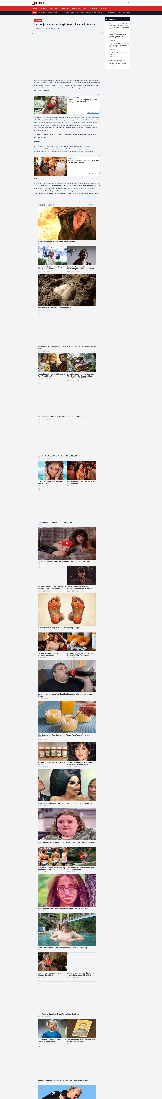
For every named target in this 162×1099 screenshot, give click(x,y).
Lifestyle (65, 8)
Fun (85, 8)
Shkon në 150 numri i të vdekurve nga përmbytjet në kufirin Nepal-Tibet (65, 12)
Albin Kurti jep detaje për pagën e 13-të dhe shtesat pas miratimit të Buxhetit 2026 (119, 45)
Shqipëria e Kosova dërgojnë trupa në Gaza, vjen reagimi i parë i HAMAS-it (117, 36)
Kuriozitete (54, 8)
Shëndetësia (75, 8)
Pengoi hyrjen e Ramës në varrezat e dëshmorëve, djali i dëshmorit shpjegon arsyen (118, 62)
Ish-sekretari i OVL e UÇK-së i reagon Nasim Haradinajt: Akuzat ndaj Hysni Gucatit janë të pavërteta (117, 12)
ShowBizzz (104, 8)
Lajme (35, 8)
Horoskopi (93, 8)
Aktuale (44, 8)
